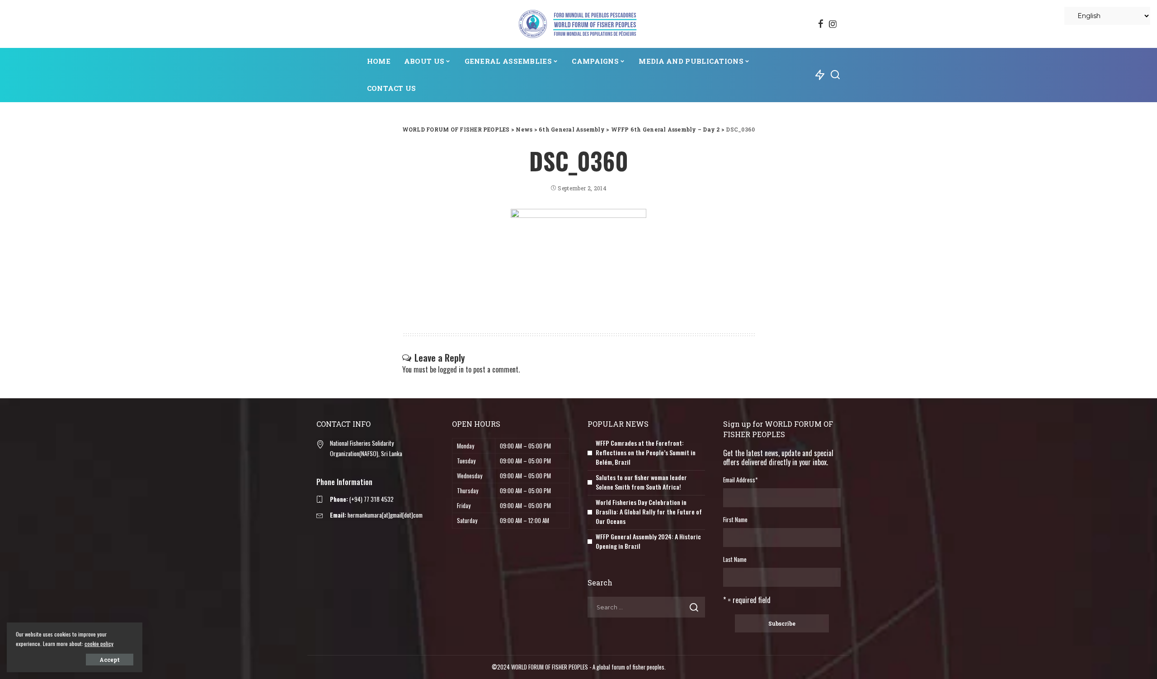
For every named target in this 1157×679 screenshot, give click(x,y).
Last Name (735, 559)
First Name (735, 519)
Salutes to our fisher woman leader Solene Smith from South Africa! (641, 481)
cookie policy (99, 643)
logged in (451, 369)
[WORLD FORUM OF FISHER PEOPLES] (578, 24)
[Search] (835, 75)
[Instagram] (832, 24)
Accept (109, 659)
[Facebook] (820, 24)
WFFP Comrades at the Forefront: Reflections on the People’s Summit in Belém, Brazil (646, 452)
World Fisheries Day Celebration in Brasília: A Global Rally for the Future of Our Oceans (649, 511)
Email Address (740, 479)
